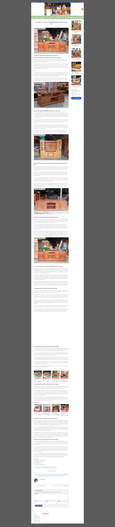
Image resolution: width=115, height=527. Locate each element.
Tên (35, 501)
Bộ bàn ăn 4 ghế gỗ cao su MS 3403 (37, 380)
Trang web (59, 501)
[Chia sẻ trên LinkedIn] (54, 471)
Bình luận (36, 493)
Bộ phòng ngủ (39, 16)
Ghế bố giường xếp (67, 18)
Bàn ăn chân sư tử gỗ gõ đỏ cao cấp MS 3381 (55, 380)
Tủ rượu (80, 16)
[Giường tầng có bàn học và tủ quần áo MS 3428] (56, 408)
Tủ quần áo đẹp (56, 16)
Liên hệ (35, 513)
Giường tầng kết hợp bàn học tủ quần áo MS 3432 (46, 413)
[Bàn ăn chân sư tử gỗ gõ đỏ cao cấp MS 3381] (56, 375)
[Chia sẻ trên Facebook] (48, 471)
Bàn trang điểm (44, 16)
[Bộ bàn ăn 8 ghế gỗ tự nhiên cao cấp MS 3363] (65, 375)
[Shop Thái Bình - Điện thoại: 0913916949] (57, 9)
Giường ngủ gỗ (50, 16)
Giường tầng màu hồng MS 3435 (37, 413)
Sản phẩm (34, 16)
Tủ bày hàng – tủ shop (59, 18)
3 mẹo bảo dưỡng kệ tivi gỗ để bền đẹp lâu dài (56, 474)
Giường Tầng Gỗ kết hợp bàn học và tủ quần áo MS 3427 (64, 414)
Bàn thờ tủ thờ (47, 18)
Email (47, 501)
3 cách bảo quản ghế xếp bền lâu (40, 485)
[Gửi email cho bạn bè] (51, 471)
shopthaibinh (55, 26)
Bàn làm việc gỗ (75, 16)
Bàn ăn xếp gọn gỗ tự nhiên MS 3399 (46, 380)
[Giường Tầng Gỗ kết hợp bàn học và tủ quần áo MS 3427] (65, 408)
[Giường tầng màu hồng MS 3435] (38, 408)
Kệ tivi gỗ (60, 16)
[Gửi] (82, 9)
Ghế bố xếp (70, 16)
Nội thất (45, 474)
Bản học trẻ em (65, 16)
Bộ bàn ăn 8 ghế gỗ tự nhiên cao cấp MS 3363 (64, 380)
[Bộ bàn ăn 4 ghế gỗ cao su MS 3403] (38, 375)
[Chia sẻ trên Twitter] (49, 471)
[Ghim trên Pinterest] (53, 471)
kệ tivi (38, 112)
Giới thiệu (35, 514)
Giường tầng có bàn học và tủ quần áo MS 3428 (55, 413)
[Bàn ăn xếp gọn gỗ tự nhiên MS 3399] (47, 375)
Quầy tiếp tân (53, 18)
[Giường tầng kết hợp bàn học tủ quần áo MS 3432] (47, 408)
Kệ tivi (42, 474)
